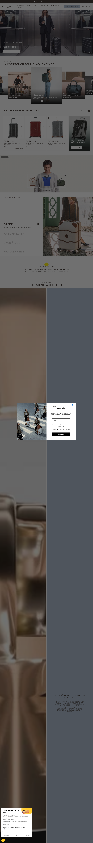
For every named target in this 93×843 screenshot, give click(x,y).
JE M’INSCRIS (61, 434)
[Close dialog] (73, 405)
